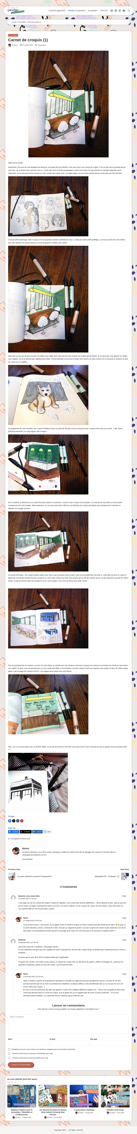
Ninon (25, 848)
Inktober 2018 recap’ (115, 1110)
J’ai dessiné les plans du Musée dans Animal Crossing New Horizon (53, 1112)
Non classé (53, 1104)
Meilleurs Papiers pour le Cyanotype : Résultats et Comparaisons (21, 1112)
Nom (10, 1039)
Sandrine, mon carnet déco (29, 896)
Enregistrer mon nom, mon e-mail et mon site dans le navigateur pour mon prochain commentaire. (44, 1049)
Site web (93, 1039)
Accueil (14, 22)
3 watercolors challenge (84, 1110)
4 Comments (42, 45)
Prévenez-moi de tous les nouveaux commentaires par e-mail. (32, 1053)
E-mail (53, 1039)
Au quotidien (22, 22)
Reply (124, 896)
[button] (27, 859)
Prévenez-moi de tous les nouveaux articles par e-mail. (30, 1058)
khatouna (22, 940)
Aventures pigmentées (21, 1104)
